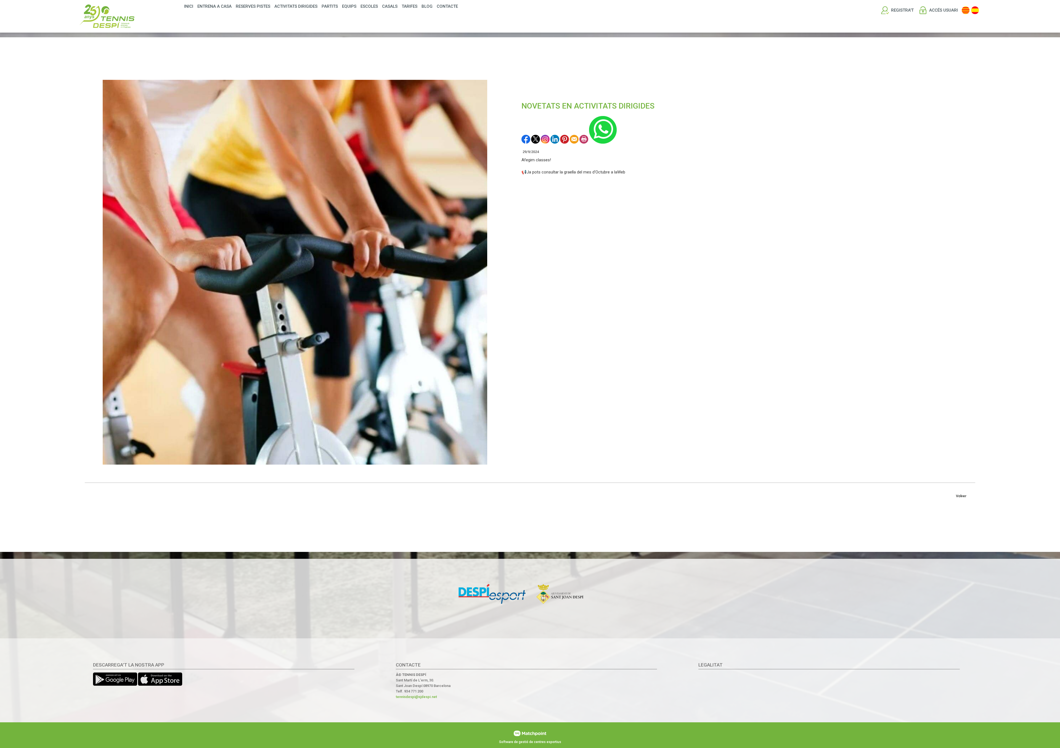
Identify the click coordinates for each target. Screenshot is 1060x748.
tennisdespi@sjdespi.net (416, 697)
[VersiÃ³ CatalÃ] (965, 10)
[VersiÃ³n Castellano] (975, 10)
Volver (961, 496)
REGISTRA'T (902, 10)
